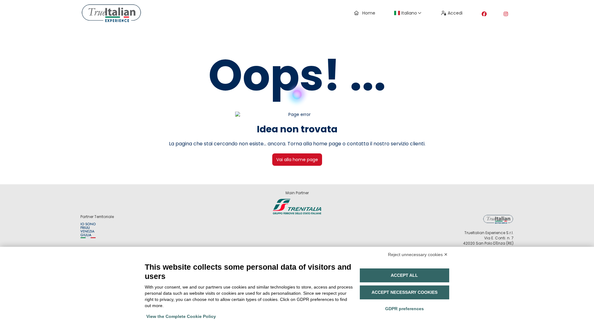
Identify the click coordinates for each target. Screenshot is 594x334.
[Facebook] (484, 14)
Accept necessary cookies (404, 292)
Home (368, 13)
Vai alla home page (297, 159)
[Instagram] (506, 14)
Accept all (404, 275)
